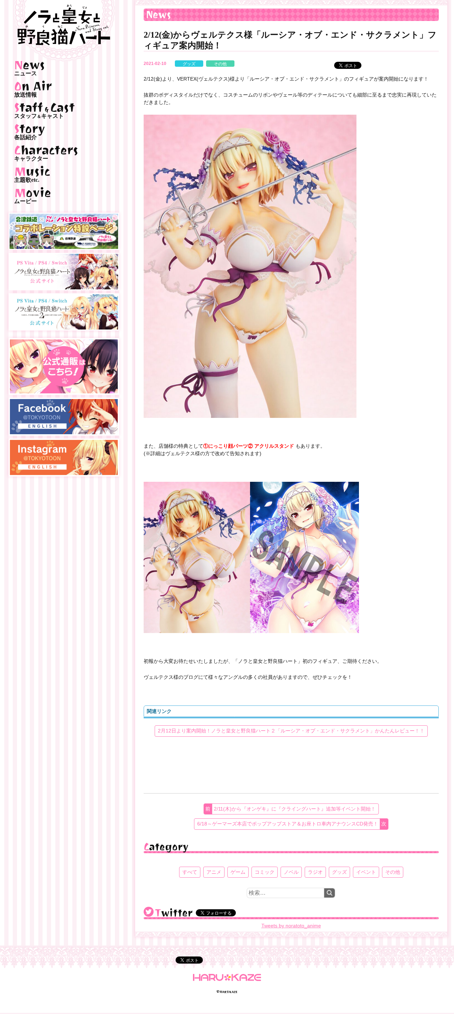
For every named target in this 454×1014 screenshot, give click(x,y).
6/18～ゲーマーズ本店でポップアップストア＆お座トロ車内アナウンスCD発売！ (287, 824)
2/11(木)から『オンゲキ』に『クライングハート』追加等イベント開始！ (295, 809)
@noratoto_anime (149, 912)
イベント (366, 872)
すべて (189, 872)
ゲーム (238, 872)
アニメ (213, 872)
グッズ (189, 63)
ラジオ (315, 872)
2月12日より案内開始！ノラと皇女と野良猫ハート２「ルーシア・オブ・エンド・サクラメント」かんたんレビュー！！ (291, 731)
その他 (220, 63)
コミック (265, 872)
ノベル (291, 872)
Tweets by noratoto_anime (291, 925)
